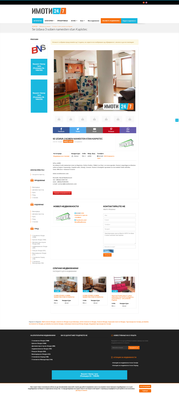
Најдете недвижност (129, 21)
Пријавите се (133, 348)
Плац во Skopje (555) (38, 250)
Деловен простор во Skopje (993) (39, 243)
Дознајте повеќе (81, 390)
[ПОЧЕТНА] (49, 12)
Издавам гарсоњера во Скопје (100, 324)
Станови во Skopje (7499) (38, 236)
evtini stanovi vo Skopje (88, 322)
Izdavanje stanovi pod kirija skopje (76, 324)
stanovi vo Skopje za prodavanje (67, 322)
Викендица (36, 187)
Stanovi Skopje (102, 322)
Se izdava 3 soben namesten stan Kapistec (63, 26)
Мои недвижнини (93, 21)
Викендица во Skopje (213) (39, 254)
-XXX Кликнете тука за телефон (81, 215)
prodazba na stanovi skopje (53, 324)
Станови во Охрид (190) (38, 258)
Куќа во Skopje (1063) (39, 240)
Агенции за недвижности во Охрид (125, 365)
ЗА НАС (73, 21)
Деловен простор (38, 190)
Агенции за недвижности (124, 357)
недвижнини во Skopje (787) (39, 247)
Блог (82, 21)
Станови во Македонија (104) (38, 262)
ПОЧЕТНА (38, 21)
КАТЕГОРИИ (49, 21)
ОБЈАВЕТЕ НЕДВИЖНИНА (111, 21)
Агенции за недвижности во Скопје (125, 363)
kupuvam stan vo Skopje (116, 322)
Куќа (33, 192)
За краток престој (38, 174)
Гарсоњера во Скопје (133, 322)
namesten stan (69, 165)
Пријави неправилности (62, 193)
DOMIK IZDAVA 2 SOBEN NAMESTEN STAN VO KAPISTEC (64, 296)
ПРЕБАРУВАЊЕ (62, 21)
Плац (34, 195)
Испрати (107, 255)
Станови (35, 198)
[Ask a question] (176, 120)
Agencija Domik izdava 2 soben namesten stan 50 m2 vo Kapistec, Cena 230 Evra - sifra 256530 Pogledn (123, 298)
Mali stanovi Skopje (49, 322)
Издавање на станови (44, 26)
